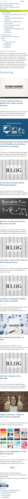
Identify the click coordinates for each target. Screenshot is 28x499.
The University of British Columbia (9, 3)
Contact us (3, 482)
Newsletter (7, 47)
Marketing (7, 30)
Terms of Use (5, 493)
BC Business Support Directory (10, 36)
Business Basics (6, 12)
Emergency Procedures (8, 492)
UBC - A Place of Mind (6, 5)
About (3, 40)
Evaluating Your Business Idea (12, 21)
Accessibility (5, 497)
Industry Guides (6, 34)
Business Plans (8, 23)
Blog (3, 38)
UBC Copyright (6, 495)
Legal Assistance (9, 27)
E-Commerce (8, 32)
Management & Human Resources (14, 28)
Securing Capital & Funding (12, 25)
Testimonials (8, 43)
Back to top (3, 488)
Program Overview (9, 42)
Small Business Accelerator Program (8, 51)
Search (22, 1)
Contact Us (7, 45)
